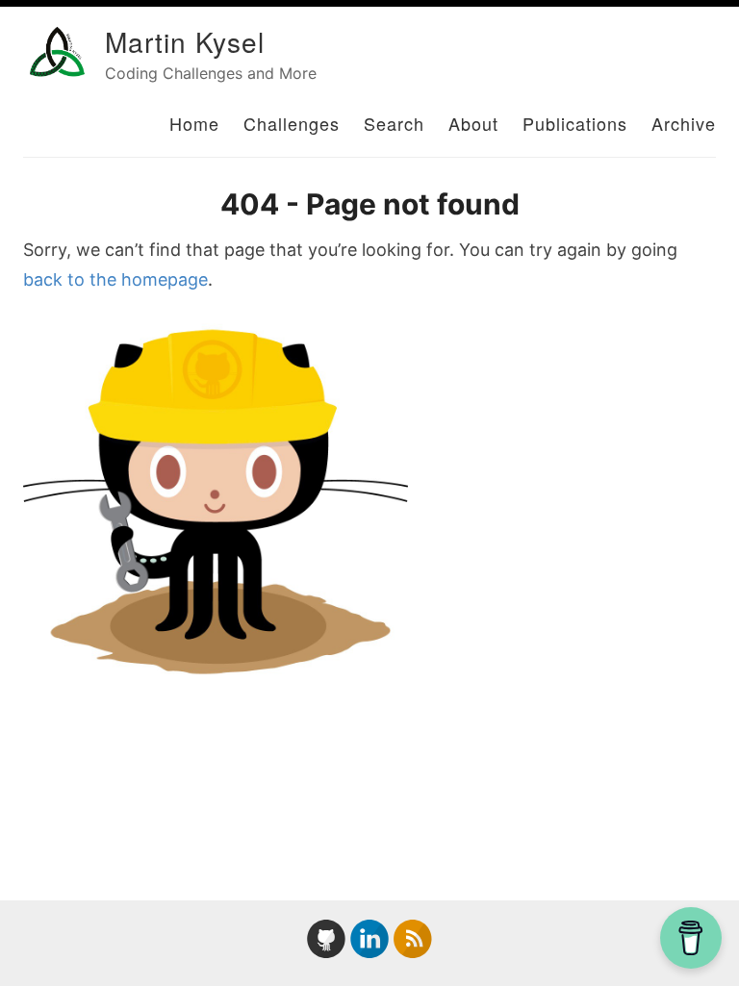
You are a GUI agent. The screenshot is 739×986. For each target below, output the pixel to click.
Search (394, 123)
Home (194, 123)
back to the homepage (115, 279)
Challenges (291, 123)
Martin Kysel (185, 41)
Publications (574, 123)
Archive (683, 123)
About (473, 123)
